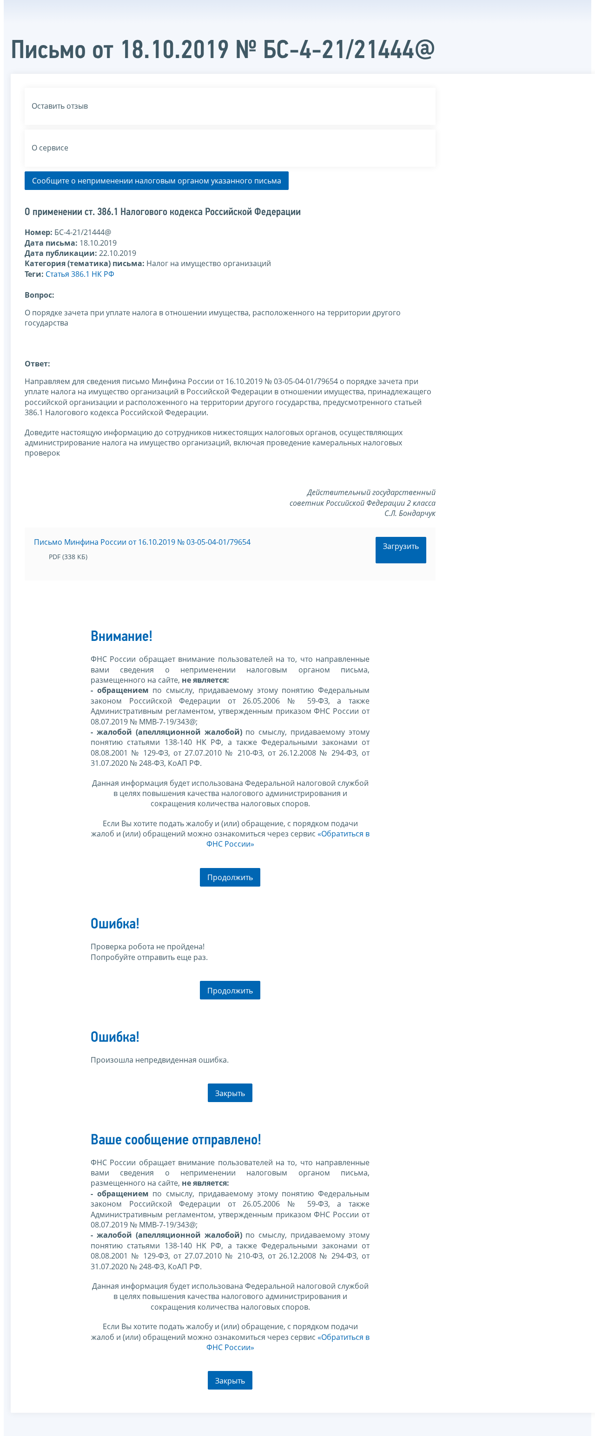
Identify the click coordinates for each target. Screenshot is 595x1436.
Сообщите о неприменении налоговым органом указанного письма (156, 181)
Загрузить (401, 546)
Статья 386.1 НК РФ (80, 274)
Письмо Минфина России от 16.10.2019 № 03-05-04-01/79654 (142, 542)
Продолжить (230, 877)
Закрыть (230, 1093)
